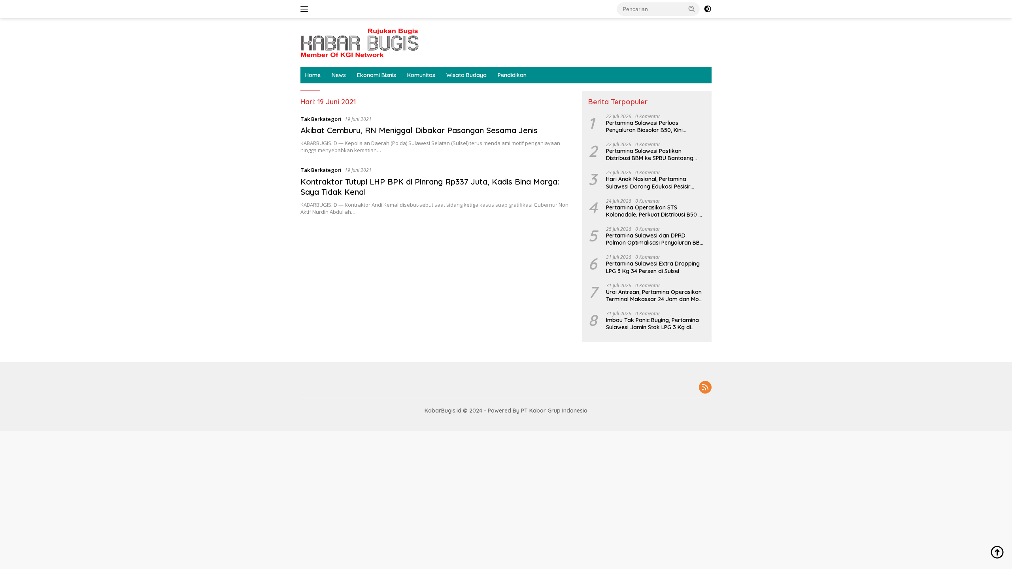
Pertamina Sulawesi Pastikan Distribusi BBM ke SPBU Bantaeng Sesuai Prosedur (649, 154)
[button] (692, 8)
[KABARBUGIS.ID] (359, 41)
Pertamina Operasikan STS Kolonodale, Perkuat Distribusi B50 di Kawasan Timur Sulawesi (654, 211)
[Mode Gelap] (708, 9)
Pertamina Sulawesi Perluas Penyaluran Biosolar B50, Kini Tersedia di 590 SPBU (644, 126)
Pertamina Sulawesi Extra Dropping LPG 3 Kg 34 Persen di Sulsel (653, 267)
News (339, 75)
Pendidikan (512, 75)
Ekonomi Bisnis (376, 75)
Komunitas (421, 75)
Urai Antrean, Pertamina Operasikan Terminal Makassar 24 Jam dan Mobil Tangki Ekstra (655, 295)
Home (313, 75)
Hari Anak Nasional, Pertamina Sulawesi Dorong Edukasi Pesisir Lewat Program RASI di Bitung (648, 182)
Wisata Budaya (466, 75)
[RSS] (705, 388)
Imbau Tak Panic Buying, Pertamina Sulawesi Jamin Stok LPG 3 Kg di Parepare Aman (652, 324)
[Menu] (305, 9)
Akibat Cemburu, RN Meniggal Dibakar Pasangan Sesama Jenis (419, 130)
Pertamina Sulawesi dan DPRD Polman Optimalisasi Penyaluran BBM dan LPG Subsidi (655, 239)
